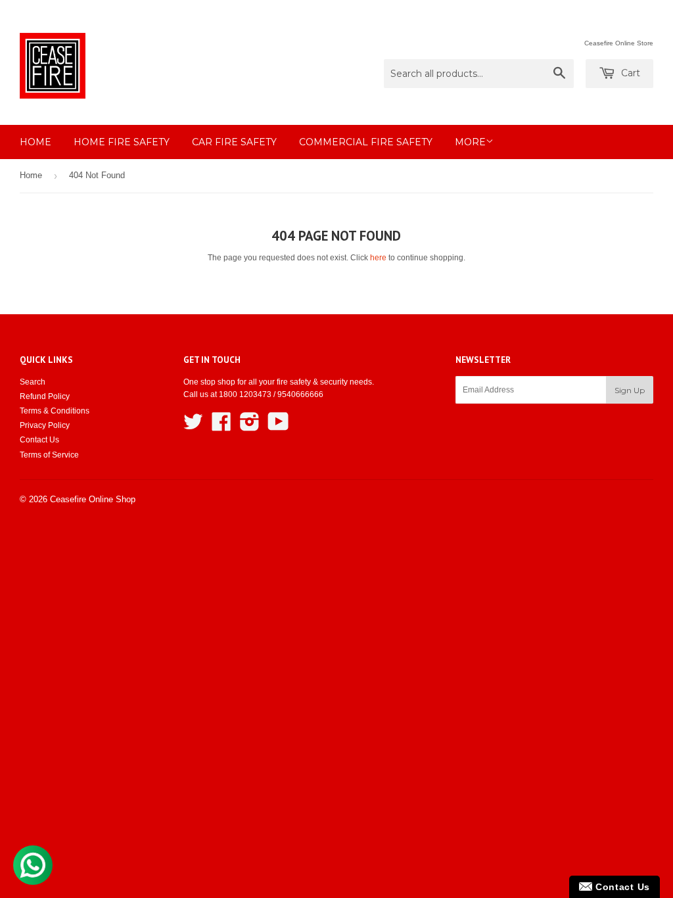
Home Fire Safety (122, 142)
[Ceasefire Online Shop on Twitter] (193, 426)
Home (35, 142)
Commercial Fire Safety (365, 142)
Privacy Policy (45, 425)
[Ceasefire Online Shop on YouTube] (278, 426)
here (378, 257)
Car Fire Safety (234, 142)
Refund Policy (45, 396)
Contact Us (39, 439)
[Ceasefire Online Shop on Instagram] (250, 426)
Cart (629, 73)
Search (32, 382)
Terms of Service (49, 455)
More (470, 142)
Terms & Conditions (54, 410)
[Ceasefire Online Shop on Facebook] (221, 426)
